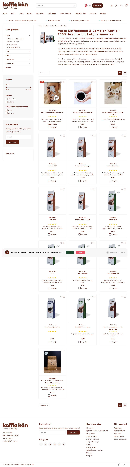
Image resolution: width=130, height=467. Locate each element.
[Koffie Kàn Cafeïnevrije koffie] (52, 308)
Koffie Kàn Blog (80, 13)
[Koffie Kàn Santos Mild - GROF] (82, 201)
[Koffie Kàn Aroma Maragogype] (82, 147)
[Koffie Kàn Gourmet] (52, 201)
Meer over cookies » (117, 252)
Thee (21, 13)
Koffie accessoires (12, 44)
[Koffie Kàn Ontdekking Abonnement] (82, 93)
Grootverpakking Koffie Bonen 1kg (113, 328)
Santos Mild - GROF (82, 219)
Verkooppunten (91, 447)
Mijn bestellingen (119, 431)
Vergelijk (53, 127)
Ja (9, 110)
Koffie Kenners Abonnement (52, 112)
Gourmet (52, 219)
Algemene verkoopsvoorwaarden (97, 431)
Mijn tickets (117, 434)
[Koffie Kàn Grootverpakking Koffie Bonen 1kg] (113, 308)
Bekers (29, 13)
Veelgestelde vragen (92, 442)
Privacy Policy (90, 434)
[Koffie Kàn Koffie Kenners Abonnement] (52, 93)
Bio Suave (113, 219)
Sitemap (88, 445)
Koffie (13, 13)
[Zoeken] (74, 5)
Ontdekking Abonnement (83, 112)
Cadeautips (52, 13)
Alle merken (12, 99)
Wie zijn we (89, 428)
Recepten (93, 13)
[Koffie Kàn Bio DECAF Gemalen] (82, 308)
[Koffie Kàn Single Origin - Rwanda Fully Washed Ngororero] (52, 362)
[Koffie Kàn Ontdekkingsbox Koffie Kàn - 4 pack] (113, 93)
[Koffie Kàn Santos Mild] (52, 147)
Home (5, 13)
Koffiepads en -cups (13, 42)
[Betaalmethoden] (119, 464)
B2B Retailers (97, 5)
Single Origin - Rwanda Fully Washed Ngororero (52, 382)
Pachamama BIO (113, 273)
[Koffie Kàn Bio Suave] (113, 201)
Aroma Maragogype (82, 166)
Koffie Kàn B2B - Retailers (94, 450)
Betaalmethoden (91, 436)
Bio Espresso (83, 273)
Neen (11, 113)
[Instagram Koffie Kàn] (45, 444)
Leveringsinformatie (92, 439)
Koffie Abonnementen (13, 47)
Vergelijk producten (120, 439)
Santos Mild (52, 166)
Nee (80, 252)
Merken (103, 13)
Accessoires (40, 13)
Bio (52, 273)
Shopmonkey (30, 464)
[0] (126, 5)
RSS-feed (89, 453)
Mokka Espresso (113, 166)
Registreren (117, 428)
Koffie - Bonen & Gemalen (15, 39)
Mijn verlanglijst (119, 436)
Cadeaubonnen (65, 13)
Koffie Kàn (11, 102)
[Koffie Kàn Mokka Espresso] (113, 147)
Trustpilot (89, 456)
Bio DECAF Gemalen (82, 327)
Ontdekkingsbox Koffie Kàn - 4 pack (113, 113)
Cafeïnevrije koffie (52, 327)
